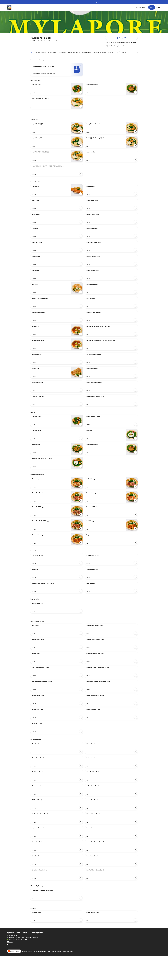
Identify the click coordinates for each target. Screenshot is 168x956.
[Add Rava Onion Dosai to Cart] (80, 390)
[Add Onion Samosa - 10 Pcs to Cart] (135, 424)
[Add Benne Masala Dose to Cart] (80, 348)
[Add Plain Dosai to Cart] (80, 193)
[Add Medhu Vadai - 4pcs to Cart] (80, 647)
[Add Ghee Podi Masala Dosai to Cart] (135, 249)
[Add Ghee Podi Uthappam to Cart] (80, 542)
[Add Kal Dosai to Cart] (80, 291)
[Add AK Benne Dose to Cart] (80, 362)
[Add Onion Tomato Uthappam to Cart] (80, 500)
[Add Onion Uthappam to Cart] (135, 486)
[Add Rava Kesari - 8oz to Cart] (80, 920)
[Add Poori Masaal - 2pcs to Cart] (80, 703)
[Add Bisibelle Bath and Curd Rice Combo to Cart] (80, 590)
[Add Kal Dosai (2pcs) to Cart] (80, 807)
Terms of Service (27, 951)
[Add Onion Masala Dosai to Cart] (135, 277)
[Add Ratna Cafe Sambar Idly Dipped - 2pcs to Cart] (135, 689)
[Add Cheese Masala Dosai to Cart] (135, 263)
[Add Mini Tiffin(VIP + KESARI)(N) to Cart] (80, 106)
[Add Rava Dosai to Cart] (80, 376)
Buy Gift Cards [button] (140, 7)
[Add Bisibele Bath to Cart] (80, 452)
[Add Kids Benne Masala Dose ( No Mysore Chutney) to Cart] (135, 348)
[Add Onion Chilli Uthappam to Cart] (80, 514)
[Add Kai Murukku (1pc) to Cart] (80, 610)
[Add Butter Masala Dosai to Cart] (135, 221)
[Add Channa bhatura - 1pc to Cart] (135, 717)
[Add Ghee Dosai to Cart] (80, 207)
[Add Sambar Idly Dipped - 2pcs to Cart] (135, 633)
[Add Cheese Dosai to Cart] (80, 263)
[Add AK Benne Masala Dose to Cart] (135, 362)
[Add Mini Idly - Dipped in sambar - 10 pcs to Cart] (135, 675)
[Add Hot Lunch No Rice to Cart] (80, 562)
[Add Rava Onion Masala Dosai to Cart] (135, 390)
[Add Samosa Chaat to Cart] (80, 438)
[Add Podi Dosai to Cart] (80, 235)
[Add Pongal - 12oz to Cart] (80, 661)
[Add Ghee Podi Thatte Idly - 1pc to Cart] (135, 661)
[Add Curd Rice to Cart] (135, 438)
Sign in (158, 7)
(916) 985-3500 (12, 935)
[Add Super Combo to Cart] (135, 159)
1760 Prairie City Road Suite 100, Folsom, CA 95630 (22, 937)
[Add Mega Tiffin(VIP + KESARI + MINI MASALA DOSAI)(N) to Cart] (80, 173)
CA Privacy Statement (54, 951)
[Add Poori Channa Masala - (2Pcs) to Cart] (135, 703)
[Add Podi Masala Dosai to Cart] (135, 235)
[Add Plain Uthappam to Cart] (80, 486)
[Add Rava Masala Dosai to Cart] (135, 376)
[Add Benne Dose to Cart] (80, 334)
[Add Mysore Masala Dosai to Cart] (80, 320)
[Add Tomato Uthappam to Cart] (135, 500)
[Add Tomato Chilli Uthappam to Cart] (135, 514)
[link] (40, 52)
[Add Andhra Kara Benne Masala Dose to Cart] (135, 849)
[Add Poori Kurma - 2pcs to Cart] (80, 717)
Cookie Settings (68, 951)
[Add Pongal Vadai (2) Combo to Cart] (135, 131)
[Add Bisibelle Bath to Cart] (135, 590)
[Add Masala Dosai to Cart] (135, 193)
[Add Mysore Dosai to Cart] (135, 306)
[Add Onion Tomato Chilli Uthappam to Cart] (80, 528)
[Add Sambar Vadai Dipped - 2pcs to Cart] (135, 647)
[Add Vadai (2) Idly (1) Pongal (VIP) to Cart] (135, 145)
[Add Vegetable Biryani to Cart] (135, 92)
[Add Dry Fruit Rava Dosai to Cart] (80, 404)
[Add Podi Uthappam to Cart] (135, 528)
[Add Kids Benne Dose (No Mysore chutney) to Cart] (135, 334)
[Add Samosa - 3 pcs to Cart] (80, 92)
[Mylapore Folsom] (9, 7)
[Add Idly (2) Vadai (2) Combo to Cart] (80, 131)
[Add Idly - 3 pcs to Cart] (80, 633)
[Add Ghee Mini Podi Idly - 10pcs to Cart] (80, 675)
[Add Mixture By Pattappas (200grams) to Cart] (80, 897)
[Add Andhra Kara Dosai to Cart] (135, 291)
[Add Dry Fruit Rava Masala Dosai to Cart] (135, 404)
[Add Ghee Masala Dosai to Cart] (135, 207)
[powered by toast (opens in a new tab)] (14, 951)
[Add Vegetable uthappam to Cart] (135, 542)
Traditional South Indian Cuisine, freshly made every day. (84, 2)
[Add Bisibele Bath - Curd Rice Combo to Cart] (80, 466)
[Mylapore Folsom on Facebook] (8, 945)
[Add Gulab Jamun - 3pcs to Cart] (135, 920)
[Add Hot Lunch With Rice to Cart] (135, 562)
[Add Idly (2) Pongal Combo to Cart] (80, 145)
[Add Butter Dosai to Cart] (80, 221)
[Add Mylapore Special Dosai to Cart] (135, 320)
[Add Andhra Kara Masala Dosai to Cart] (80, 306)
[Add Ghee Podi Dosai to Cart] (80, 249)
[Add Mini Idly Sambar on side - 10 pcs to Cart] (80, 689)
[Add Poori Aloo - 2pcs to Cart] (80, 731)
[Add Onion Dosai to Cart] (80, 277)
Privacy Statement (40, 951)
